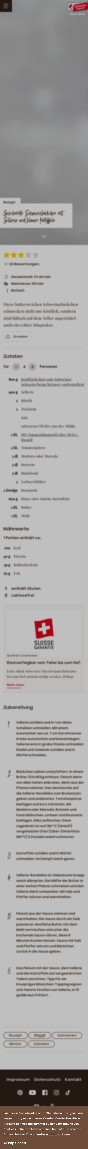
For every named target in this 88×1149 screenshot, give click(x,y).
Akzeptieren (14, 1142)
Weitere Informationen (53, 1134)
